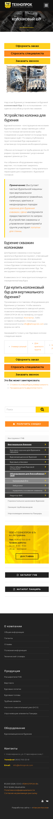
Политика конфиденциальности (19, 790)
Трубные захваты (12, 701)
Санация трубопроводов (20, 507)
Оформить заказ (27, 359)
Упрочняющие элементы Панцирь (25, 513)
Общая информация (14, 632)
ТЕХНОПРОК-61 (30, 784)
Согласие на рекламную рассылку (20, 793)
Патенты (8, 638)
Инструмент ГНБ (16, 438)
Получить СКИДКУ (29, 424)
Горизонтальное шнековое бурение (26, 501)
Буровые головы (12, 695)
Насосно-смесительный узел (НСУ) (21, 707)
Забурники (18, 486)
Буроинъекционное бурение (23, 457)
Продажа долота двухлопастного (26, 388)
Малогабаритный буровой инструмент (22, 468)
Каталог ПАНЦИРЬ (29, 589)
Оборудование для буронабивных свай (27, 475)
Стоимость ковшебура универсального (29, 384)
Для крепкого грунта (39, 346)
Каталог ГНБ (28, 575)
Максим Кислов (40, 807)
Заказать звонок (27, 374)
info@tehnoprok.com (34, 324)
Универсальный (18, 346)
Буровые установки (19, 462)
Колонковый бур (20, 481)
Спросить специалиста (27, 367)
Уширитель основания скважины (27, 490)
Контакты (28, 318)
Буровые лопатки (12, 689)
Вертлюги (9, 683)
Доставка (27, 556)
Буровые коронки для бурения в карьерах (25, 451)
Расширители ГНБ (13, 677)
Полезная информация (15, 650)
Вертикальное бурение (20, 444)
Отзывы (8, 644)
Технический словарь (14, 656)
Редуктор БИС (16, 495)
